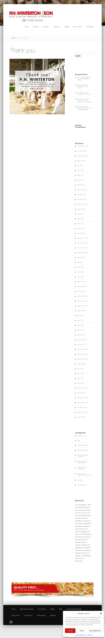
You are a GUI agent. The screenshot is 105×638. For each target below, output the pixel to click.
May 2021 (80, 219)
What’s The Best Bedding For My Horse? (82, 86)
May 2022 (80, 175)
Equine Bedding (82, 450)
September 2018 (82, 359)
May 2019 (80, 325)
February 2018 (82, 388)
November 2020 (82, 243)
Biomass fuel (81, 436)
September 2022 (82, 156)
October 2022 (82, 151)
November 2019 (82, 301)
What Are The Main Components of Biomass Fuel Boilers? (84, 100)
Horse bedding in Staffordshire (83, 462)
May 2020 (80, 272)
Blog (78, 440)
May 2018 (80, 378)
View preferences (95, 631)
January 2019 (81, 344)
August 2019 (81, 311)
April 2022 (80, 180)
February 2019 (82, 340)
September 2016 (82, 412)
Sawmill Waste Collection (82, 468)
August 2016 (81, 417)
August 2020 (81, 257)
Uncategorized (82, 485)
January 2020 (81, 291)
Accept (70, 631)
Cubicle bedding (82, 445)
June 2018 (80, 373)
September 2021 (82, 204)
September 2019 (82, 306)
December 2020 (82, 238)
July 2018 (80, 369)
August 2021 (81, 209)
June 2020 (80, 267)
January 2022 (81, 195)
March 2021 (81, 228)
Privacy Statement (80, 635)
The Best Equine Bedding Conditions (83, 93)
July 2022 (80, 165)
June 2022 (80, 170)
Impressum (89, 635)
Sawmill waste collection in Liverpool (84, 474)
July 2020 (80, 262)
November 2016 (82, 402)
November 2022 (82, 146)
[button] (101, 613)
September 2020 (82, 253)
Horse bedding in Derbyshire (83, 455)
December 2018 (82, 349)
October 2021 (82, 199)
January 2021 (81, 233)
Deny (82, 631)
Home (13, 38)
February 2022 (82, 190)
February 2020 (82, 286)
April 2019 (80, 330)
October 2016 (82, 407)
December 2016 (82, 398)
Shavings (80, 480)
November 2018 (82, 354)
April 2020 (80, 277)
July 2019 (80, 315)
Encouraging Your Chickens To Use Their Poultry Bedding (84, 108)
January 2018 (81, 393)
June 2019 (80, 320)
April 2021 (80, 224)
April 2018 (80, 383)
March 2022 (81, 185)
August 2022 (81, 161)
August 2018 (81, 364)
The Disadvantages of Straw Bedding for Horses (84, 78)
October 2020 (82, 248)
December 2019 (82, 296)
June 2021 (80, 214)
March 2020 (81, 282)
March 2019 (81, 335)
